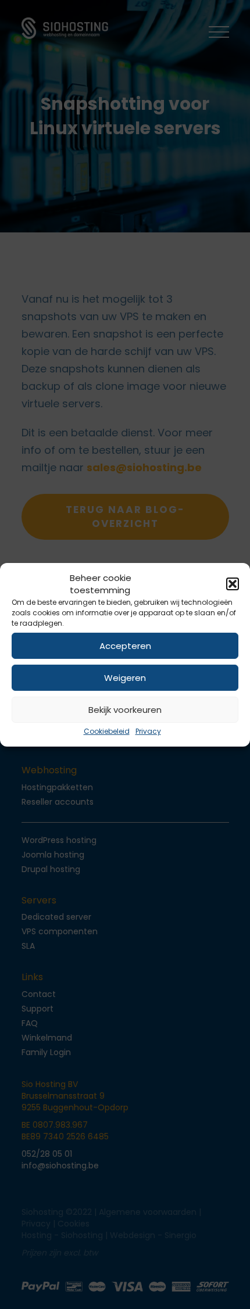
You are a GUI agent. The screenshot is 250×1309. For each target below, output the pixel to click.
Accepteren (125, 646)
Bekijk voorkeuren (125, 710)
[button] (232, 584)
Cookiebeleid (107, 731)
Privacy (148, 731)
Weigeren (125, 678)
